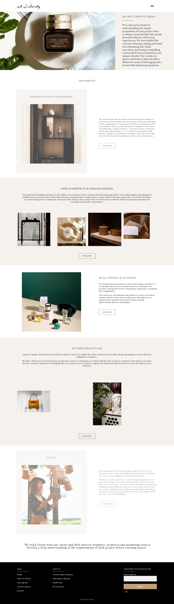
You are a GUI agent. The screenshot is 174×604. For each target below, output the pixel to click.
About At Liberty (24, 579)
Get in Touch (58, 587)
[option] (51, 134)
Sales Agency (22, 583)
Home (19, 575)
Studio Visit (57, 583)
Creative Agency (24, 587)
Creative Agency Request (63, 575)
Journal (20, 591)
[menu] (153, 6)
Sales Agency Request (61, 579)
